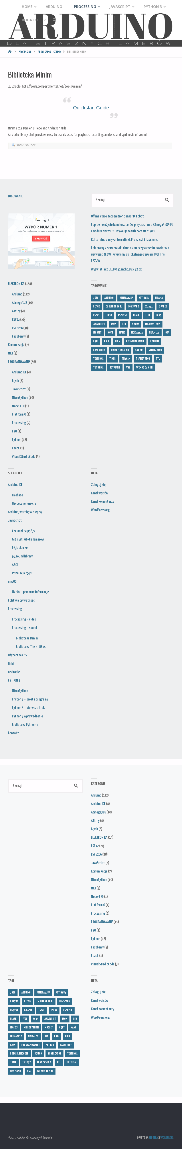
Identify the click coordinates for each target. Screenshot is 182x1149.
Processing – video (24, 619)
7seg (95, 297)
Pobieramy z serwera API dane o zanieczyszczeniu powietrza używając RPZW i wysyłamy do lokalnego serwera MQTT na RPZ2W (130, 254)
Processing (25, 52)
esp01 (96, 315)
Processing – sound (49, 52)
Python (16, 440)
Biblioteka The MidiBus (31, 647)
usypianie (114, 367)
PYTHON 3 (14, 680)
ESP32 (16, 320)
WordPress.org (100, 510)
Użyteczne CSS (17, 655)
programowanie (135, 341)
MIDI (10, 353)
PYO (14, 431)
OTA (167, 332)
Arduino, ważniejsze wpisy (25, 512)
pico (106, 341)
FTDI (147, 315)
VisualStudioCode (23, 457)
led (124, 324)
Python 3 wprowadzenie (27, 716)
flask (136, 315)
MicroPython (20, 398)
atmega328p (126, 297)
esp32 (109, 315)
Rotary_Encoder (120, 350)
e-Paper (163, 306)
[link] (54, 20)
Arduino (17, 294)
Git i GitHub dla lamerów (28, 539)
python (154, 341)
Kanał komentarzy (102, 502)
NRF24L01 (154, 332)
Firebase (17, 495)
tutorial (98, 367)
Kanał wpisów (99, 493)
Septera (153, 1137)
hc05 (158, 315)
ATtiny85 (144, 297)
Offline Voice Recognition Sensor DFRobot (117, 216)
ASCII (15, 565)
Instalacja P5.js (22, 573)
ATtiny (16, 311)
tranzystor (143, 358)
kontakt (13, 733)
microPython (152, 324)
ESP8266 (17, 328)
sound (138, 350)
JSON (113, 324)
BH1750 (159, 297)
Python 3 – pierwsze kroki (29, 708)
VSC (128, 367)
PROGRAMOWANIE (19, 362)
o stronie (14, 672)
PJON (117, 341)
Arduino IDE (19, 372)
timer (112, 358)
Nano (122, 332)
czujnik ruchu (114, 306)
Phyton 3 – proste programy (30, 699)
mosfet (97, 332)
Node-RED (18, 406)
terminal (98, 358)
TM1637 (126, 358)
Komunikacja (16, 345)
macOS (12, 582)
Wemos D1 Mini (144, 367)
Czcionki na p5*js (23, 531)
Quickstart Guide (91, 108)
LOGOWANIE (15, 196)
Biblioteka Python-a (25, 725)
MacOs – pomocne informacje (30, 592)
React (16, 448)
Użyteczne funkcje (24, 504)
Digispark (133, 306)
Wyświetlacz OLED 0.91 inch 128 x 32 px (116, 269)
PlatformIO (19, 414)
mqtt (110, 332)
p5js (95, 341)
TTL (158, 358)
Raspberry (18, 336)
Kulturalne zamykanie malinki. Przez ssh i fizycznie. (124, 240)
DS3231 (149, 306)
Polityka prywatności (22, 600)
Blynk (15, 381)
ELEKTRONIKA (16, 284)
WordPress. (167, 1137)
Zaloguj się (98, 485)
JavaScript (19, 389)
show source (26, 145)
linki (11, 664)
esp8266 (122, 315)
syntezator (155, 350)
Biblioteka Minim (27, 638)
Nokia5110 (137, 332)
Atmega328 (19, 303)
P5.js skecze (20, 548)
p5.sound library (22, 556)
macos (135, 324)
